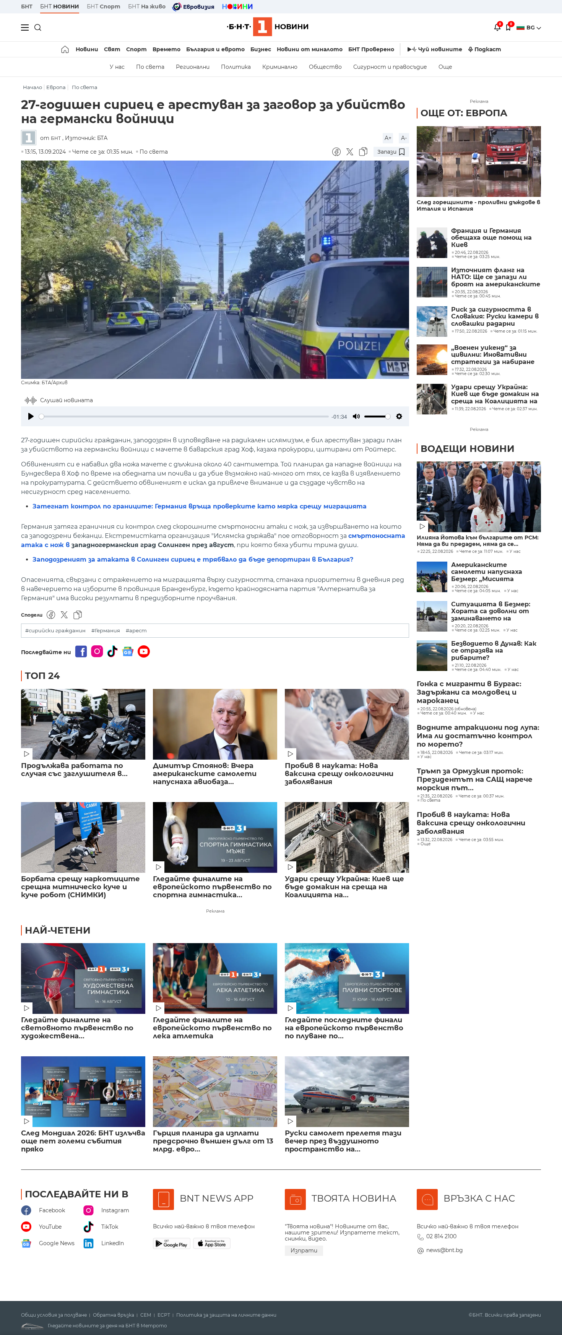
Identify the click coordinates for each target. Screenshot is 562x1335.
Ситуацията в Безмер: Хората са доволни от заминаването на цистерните (490, 611)
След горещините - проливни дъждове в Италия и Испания (478, 205)
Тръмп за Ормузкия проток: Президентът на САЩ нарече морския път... (475, 779)
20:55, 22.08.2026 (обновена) (448, 709)
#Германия (105, 630)
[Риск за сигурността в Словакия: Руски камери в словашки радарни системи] (432, 321)
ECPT (164, 1315)
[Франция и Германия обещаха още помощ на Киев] (432, 242)
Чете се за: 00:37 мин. (481, 796)
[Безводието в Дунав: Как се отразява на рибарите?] (432, 655)
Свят (112, 49)
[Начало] (65, 49)
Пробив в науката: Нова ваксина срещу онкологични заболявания (339, 774)
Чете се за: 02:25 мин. (477, 630)
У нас (117, 66)
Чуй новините (440, 49)
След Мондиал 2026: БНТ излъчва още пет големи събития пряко (83, 1141)
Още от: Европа (464, 113)
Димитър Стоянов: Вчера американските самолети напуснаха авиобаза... (205, 774)
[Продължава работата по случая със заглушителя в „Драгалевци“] (83, 724)
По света (150, 66)
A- (404, 138)
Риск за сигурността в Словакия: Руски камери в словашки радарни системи (495, 316)
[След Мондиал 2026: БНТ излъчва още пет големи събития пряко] (83, 1091)
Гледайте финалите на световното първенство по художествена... (77, 1028)
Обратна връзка (113, 1315)
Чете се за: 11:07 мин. (481, 551)
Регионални (193, 66)
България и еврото (215, 49)
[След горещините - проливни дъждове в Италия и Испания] (479, 161)
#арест (136, 630)
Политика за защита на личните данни (226, 1315)
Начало (32, 87)
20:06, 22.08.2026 (471, 587)
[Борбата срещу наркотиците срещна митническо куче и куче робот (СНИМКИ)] (83, 837)
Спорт (136, 49)
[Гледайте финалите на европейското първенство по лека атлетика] (215, 978)
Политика (236, 66)
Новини (87, 49)
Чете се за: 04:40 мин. (478, 670)
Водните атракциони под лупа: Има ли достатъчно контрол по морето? (478, 736)
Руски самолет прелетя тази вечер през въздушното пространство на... (343, 1141)
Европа (56, 87)
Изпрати (304, 1250)
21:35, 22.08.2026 (436, 796)
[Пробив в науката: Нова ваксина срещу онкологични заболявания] (347, 724)
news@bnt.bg (444, 1250)
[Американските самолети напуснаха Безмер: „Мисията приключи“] (432, 577)
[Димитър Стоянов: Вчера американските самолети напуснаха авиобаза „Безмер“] (215, 724)
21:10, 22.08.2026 (470, 665)
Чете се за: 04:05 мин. (478, 591)
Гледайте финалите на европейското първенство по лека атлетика (212, 1028)
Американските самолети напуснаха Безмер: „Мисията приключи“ (486, 572)
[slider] (184, 416)
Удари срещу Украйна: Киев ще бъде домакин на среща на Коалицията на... (344, 887)
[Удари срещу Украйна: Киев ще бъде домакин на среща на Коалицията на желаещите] (347, 837)
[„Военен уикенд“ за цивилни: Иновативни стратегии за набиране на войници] (432, 359)
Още (445, 66)
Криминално (279, 66)
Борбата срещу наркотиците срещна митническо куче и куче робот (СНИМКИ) (80, 887)
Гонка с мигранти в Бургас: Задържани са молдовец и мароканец (469, 692)
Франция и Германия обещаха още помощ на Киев (491, 237)
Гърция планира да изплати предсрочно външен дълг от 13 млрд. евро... (213, 1141)
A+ (388, 138)
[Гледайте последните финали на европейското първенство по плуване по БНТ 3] (347, 978)
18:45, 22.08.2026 (437, 752)
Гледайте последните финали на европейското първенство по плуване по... (344, 1028)
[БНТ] (30, 138)
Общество (325, 66)
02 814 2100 (441, 1236)
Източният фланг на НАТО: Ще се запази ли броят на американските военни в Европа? (495, 277)
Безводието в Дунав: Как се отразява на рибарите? (493, 650)
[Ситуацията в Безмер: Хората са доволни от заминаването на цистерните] (432, 616)
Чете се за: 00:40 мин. (444, 713)
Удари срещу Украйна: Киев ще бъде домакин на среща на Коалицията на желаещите (495, 394)
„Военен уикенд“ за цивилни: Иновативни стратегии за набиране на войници (492, 354)
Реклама (215, 911)
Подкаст (487, 49)
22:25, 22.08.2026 (437, 551)
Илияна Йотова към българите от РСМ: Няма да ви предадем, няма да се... (478, 540)
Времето (166, 49)
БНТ (26, 6)
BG (531, 27)
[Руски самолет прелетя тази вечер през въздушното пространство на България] (347, 1091)
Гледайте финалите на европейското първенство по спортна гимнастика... (212, 887)
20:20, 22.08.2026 (471, 626)
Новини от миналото (310, 49)
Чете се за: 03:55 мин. (481, 840)
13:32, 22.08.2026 (436, 840)
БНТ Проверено (371, 49)
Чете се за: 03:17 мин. (481, 752)
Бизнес (260, 49)
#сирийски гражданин (55, 630)
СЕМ (145, 1315)
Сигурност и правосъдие (390, 66)
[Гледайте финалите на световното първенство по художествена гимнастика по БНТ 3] (83, 978)
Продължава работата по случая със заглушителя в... (74, 770)
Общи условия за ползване (54, 1315)
